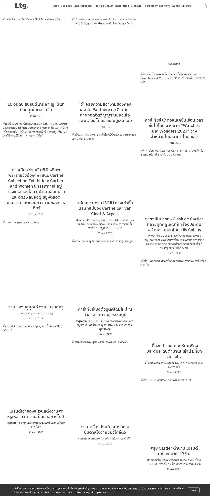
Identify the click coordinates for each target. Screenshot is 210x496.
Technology (150, 6)
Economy (164, 6)
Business (66, 6)
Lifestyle (136, 6)
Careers (186, 6)
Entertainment (83, 6)
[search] (205, 6)
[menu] (6, 6)
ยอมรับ (193, 490)
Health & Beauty (104, 6)
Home (55, 6)
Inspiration (122, 6)
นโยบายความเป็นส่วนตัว (139, 488)
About (176, 6)
